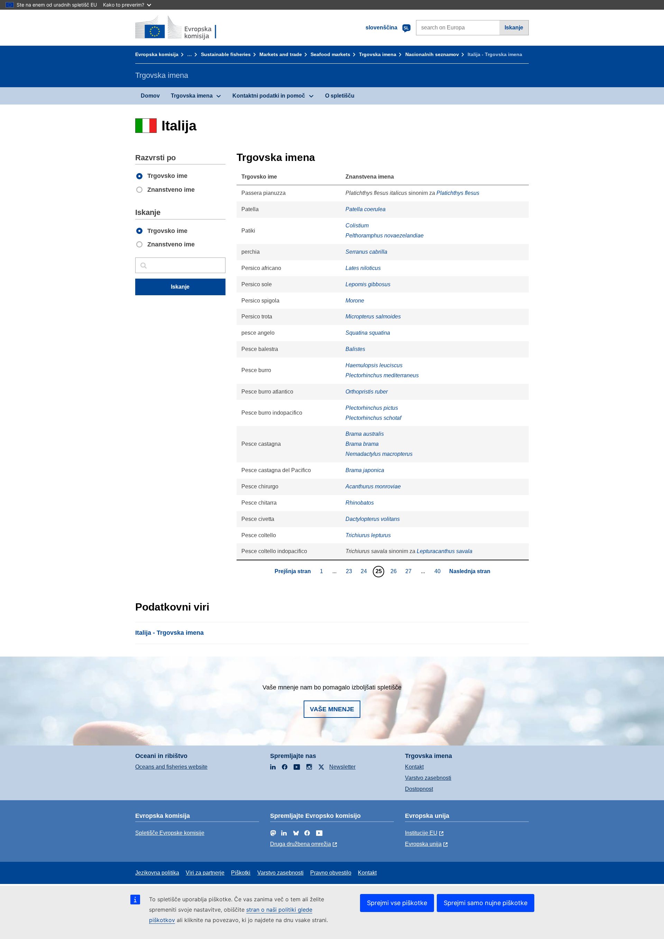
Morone (354, 301)
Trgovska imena (377, 54)
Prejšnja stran (293, 571)
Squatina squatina (367, 333)
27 (409, 571)
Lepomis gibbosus (367, 284)
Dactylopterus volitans (372, 519)
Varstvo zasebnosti (428, 778)
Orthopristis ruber (366, 392)
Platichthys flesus (457, 193)
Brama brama (362, 444)
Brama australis (364, 434)
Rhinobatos (359, 503)
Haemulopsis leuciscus (374, 365)
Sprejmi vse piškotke (397, 902)
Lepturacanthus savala (444, 551)
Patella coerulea (365, 209)
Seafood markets (330, 54)
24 (365, 571)
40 (438, 571)
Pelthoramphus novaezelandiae (384, 235)
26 (394, 571)
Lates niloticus (363, 268)
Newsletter (342, 767)
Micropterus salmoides (373, 316)
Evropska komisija (156, 54)
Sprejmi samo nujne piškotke (485, 902)
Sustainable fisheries (226, 54)
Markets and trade (280, 54)
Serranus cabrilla (366, 252)
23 (350, 571)
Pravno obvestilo (330, 873)
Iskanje (514, 27)
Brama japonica (364, 470)
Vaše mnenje (332, 709)
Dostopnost (419, 789)
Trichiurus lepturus (368, 535)
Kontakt (414, 767)
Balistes (355, 349)
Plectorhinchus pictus (371, 408)
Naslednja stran (469, 571)
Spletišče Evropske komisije (169, 833)
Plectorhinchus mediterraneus (382, 375)
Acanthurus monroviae (373, 486)
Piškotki (240, 873)
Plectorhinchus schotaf (373, 418)
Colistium (357, 225)
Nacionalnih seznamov (432, 54)
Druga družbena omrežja (300, 844)
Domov (150, 96)
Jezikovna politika (157, 873)
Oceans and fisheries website (171, 767)
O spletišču (339, 96)
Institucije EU (421, 833)
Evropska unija (423, 844)
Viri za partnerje (205, 873)
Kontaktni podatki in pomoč (268, 96)
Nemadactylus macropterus (379, 454)
